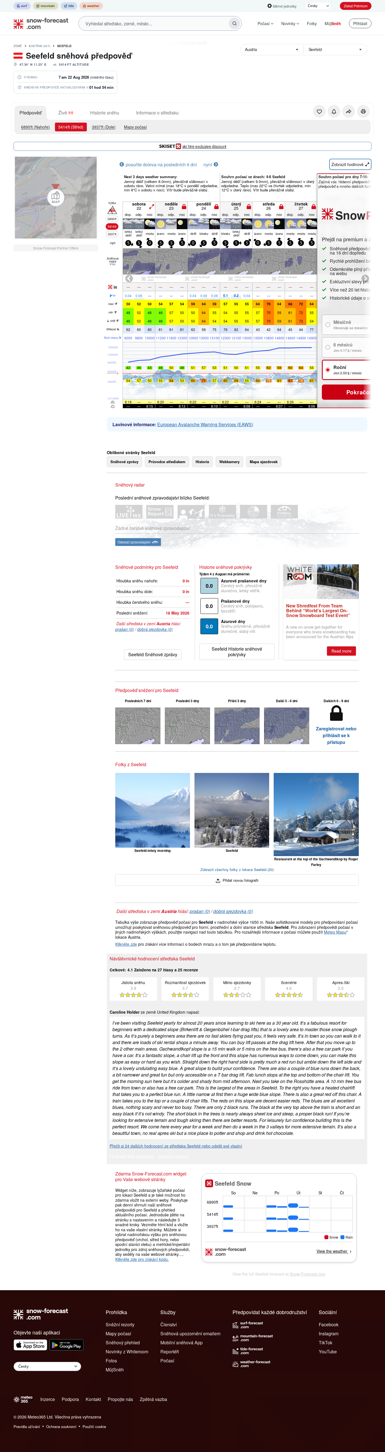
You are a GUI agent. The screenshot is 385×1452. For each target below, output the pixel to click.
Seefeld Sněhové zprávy (152, 654)
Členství (168, 1324)
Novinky (288, 23)
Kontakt (93, 1399)
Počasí (264, 23)
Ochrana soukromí (61, 1426)
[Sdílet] (348, 111)
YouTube (328, 1351)
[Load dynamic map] (55, 197)
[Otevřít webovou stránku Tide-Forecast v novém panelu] (69, 6)
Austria (39, 46)
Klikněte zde (126, 944)
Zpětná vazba (153, 1399)
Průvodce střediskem (167, 461)
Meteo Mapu (335, 932)
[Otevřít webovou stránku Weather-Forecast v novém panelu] (91, 6)
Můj (333, 23)
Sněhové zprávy (124, 461)
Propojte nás (120, 1399)
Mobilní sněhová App (181, 1342)
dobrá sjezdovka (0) (155, 629)
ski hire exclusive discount (204, 146)
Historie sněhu (104, 112)
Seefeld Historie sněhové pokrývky (237, 652)
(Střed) (70, 127)
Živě (62, 112)
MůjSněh (115, 1369)
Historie (202, 461)
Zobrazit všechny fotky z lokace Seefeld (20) (237, 869)
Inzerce (47, 1399)
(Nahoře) (35, 127)
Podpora (70, 1399)
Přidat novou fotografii (240, 880)
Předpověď (30, 112)
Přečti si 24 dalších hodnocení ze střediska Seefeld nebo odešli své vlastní (176, 1146)
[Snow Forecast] (39, 23)
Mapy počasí (135, 127)
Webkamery (229, 461)
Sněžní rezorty (120, 1324)
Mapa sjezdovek (264, 461)
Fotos (111, 1360)
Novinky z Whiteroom (127, 1351)
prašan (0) (124, 629)
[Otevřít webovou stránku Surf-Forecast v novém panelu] (22, 6)
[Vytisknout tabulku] (363, 111)
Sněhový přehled (123, 1342)
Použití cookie (94, 1426)
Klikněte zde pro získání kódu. (142, 1259)
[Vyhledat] (234, 23)
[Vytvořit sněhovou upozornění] (334, 111)
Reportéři (169, 1351)
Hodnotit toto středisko (132, 1157)
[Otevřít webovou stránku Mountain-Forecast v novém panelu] (45, 6)
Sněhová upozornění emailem (190, 1333)
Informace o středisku (157, 112)
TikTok (325, 1342)
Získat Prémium (356, 5)
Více (113, 264)
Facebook (328, 1324)
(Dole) (104, 127)
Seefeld (64, 46)
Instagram (328, 1333)
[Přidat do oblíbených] (319, 111)
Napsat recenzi (174, 1157)
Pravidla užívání (27, 1426)
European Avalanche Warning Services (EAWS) (205, 424)
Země (18, 46)
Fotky (312, 23)
